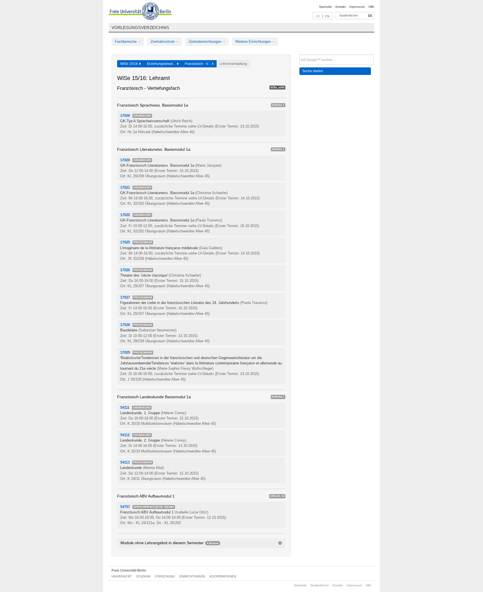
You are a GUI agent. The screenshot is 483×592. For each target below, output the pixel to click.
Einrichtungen (192, 576)
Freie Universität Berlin (129, 570)
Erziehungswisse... (162, 63)
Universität (122, 576)
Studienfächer (348, 15)
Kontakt (340, 6)
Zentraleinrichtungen (205, 41)
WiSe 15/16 (129, 63)
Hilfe (371, 6)
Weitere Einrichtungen (253, 41)
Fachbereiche (126, 41)
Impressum (357, 6)
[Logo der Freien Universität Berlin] (140, 12)
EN (327, 16)
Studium (143, 576)
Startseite (325, 6)
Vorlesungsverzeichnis (140, 27)
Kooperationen (223, 576)
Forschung (165, 576)
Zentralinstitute (163, 41)
